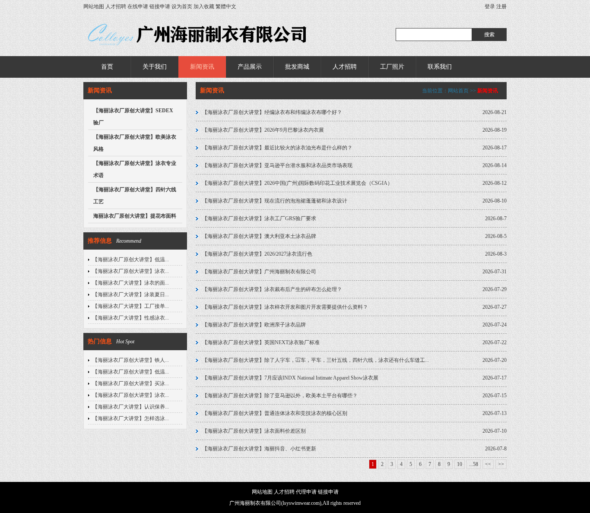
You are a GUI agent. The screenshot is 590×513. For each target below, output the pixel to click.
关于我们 (155, 66)
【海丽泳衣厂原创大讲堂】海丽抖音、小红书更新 (259, 449)
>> (501, 464)
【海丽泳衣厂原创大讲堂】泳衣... (130, 271)
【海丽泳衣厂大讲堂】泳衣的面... (130, 283)
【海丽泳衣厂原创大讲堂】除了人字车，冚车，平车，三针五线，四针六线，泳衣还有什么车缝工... (315, 360)
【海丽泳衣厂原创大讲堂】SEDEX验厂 (133, 117)
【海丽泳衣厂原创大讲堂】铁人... (130, 360)
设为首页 (181, 6)
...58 (473, 464)
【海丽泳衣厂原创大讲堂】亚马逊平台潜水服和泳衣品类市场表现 (277, 165)
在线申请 (137, 6)
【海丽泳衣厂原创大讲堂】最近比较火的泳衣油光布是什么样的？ (277, 148)
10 (459, 464)
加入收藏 (203, 6)
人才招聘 (115, 6)
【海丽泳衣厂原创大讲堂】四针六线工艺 (134, 196)
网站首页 (458, 91)
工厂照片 (392, 66)
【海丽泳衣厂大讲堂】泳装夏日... (130, 294)
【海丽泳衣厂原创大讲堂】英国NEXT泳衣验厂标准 (261, 342)
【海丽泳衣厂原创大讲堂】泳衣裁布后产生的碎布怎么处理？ (272, 289)
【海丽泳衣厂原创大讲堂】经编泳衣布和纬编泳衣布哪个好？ (272, 112)
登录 (490, 6)
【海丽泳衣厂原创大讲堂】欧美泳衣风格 (134, 143)
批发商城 (297, 66)
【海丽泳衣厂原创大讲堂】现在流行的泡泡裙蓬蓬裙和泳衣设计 (274, 201)
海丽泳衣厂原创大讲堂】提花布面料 (134, 216)
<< (488, 464)
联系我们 (440, 66)
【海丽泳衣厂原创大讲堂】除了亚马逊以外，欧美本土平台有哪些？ (280, 396)
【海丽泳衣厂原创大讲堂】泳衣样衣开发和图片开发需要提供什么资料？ (285, 307)
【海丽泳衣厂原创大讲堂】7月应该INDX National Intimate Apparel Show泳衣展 (290, 378)
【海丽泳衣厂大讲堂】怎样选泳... (130, 418)
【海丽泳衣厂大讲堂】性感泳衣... (130, 318)
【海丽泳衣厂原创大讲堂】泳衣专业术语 (134, 169)
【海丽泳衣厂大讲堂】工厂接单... (130, 306)
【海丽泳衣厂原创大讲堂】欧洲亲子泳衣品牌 (254, 325)
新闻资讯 (202, 66)
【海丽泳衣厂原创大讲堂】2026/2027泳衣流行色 (257, 254)
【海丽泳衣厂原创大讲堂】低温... (130, 259)
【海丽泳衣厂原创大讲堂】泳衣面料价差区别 (254, 431)
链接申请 (159, 6)
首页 (107, 66)
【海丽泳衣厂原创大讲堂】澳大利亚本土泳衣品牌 (259, 236)
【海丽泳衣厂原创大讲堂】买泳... (130, 383)
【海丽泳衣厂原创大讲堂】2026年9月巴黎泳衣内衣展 (263, 130)
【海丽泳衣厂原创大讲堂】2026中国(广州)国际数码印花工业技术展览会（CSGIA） (297, 183)
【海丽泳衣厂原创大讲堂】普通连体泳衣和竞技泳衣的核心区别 (274, 413)
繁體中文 (226, 6)
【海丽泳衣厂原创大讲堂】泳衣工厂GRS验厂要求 (259, 218)
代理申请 (306, 492)
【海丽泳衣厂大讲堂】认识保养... (130, 407)
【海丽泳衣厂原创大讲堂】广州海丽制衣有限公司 (259, 272)
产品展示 (250, 66)
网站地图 (93, 6)
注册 (501, 6)
